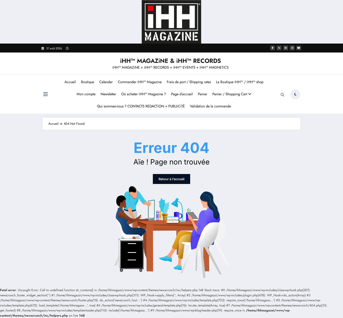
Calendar (106, 82)
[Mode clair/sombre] (295, 94)
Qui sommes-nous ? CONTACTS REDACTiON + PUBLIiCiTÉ (141, 106)
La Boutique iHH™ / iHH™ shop (239, 82)
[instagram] (292, 48)
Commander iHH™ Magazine (140, 82)
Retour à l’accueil (171, 179)
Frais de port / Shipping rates (189, 82)
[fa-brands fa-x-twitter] (279, 48)
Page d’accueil (182, 94)
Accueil (70, 82)
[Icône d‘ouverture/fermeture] (45, 95)
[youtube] (298, 48)
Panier (202, 94)
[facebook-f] (272, 48)
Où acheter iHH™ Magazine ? (143, 94)
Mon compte (86, 94)
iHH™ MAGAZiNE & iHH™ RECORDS (170, 60)
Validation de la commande (210, 106)
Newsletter (108, 94)
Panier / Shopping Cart (230, 94)
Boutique (87, 82)
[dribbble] (285, 48)
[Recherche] (282, 95)
